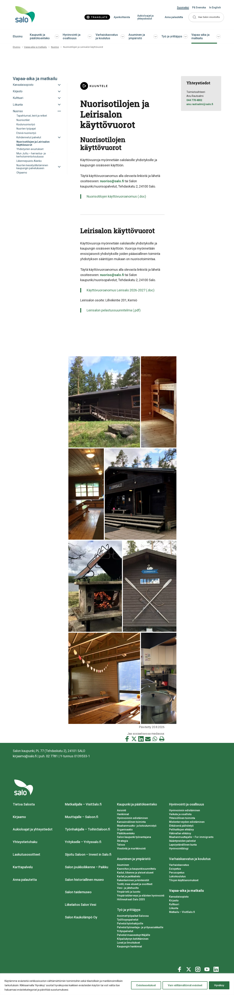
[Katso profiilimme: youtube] (207, 968)
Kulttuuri (174, 904)
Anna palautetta (174, 17)
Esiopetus (175, 868)
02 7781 (52, 756)
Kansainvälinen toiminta (131, 821)
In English (215, 7)
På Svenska (199, 7)
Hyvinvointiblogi (178, 848)
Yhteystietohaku (25, 842)
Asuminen (123, 864)
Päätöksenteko (126, 833)
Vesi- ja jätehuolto (128, 887)
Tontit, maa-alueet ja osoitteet (134, 884)
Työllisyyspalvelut (127, 919)
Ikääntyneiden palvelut (182, 840)
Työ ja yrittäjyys (171, 36)
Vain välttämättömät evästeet (185, 985)
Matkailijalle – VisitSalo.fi (83, 804)
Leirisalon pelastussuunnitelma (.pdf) (114, 310)
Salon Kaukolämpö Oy (81, 917)
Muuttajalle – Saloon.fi (81, 817)
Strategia (122, 840)
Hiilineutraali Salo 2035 (131, 899)
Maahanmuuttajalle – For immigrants (191, 837)
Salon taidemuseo (78, 892)
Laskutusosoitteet (26, 854)
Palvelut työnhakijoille (130, 923)
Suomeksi (183, 7)
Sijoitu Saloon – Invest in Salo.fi (88, 854)
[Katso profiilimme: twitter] (189, 968)
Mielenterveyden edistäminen (187, 821)
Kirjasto (174, 900)
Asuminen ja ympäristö (137, 36)
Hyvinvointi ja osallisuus (71, 36)
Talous (121, 844)
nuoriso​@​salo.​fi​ (112, 181)
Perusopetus (176, 872)
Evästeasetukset (146, 985)
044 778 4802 (194, 100)
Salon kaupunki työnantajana (134, 837)
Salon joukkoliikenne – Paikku (86, 867)
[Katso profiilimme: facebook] (180, 968)
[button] (206, 17)
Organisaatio (125, 829)
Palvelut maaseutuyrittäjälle (133, 935)
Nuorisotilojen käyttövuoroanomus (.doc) (116, 196)
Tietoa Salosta (24, 804)
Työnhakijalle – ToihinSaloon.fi (87, 829)
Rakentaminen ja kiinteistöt (133, 880)
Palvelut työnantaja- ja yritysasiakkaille (140, 927)
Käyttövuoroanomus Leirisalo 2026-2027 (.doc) (120, 290)
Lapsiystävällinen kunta (183, 844)
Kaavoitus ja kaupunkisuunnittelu (136, 868)
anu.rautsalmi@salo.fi (199, 104)
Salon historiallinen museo (84, 880)
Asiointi (121, 810)
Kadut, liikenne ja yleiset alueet (135, 872)
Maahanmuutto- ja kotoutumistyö (136, 825)
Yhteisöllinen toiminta (182, 818)
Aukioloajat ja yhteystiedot (145, 17)
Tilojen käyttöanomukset (183, 880)
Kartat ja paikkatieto (128, 876)
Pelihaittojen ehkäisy (181, 829)
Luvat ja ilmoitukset (128, 942)
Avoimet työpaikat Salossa (133, 915)
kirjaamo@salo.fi (25, 756)
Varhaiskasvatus (179, 864)
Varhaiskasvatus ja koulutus (107, 36)
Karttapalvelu (23, 867)
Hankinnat (123, 814)
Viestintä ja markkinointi (131, 848)
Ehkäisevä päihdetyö (181, 825)
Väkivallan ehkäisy (180, 833)
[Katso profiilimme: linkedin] (216, 968)
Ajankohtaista (122, 17)
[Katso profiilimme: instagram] (198, 968)
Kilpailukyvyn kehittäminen (132, 938)
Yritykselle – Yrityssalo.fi (83, 842)
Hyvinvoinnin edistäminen (132, 818)
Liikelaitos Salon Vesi (80, 905)
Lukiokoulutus (177, 876)
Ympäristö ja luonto (128, 891)
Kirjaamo (19, 817)
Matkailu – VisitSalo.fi (182, 912)
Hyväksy (219, 985)
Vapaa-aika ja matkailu (200, 36)
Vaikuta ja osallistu (180, 814)
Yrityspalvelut (125, 931)
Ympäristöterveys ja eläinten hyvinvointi (140, 895)
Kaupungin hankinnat (129, 946)
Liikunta (173, 908)
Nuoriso (55, 47)
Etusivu (17, 36)
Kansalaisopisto (179, 896)
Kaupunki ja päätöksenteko (40, 36)
